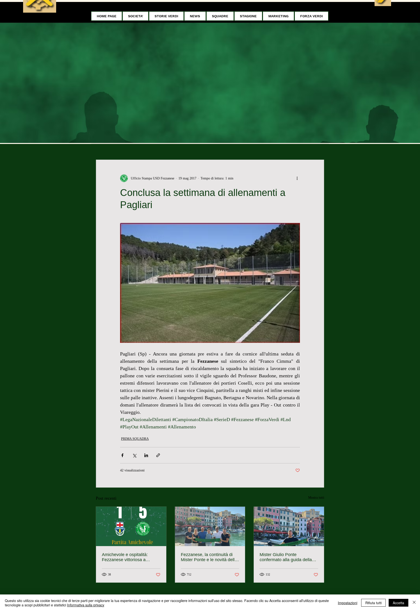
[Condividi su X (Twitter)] (134, 455)
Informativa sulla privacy (85, 604)
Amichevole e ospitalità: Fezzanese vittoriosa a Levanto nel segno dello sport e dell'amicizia (130, 557)
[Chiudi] (414, 602)
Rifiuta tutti (373, 602)
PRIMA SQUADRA (135, 439)
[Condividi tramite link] (158, 455)
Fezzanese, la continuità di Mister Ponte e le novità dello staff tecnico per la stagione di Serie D (210, 557)
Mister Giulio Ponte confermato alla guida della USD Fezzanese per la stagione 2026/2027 (286, 557)
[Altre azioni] (297, 178)
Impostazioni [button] (347, 602)
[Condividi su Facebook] (122, 455)
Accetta (398, 602)
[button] (135, 16)
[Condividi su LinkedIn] (146, 455)
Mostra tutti (316, 497)
